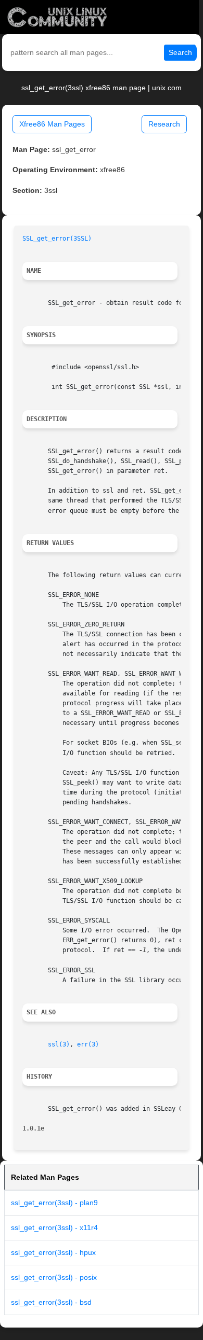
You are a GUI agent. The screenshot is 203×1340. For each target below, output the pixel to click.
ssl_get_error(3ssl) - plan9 (54, 1202)
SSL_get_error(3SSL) (57, 238)
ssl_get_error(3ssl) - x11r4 (54, 1227)
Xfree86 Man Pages (52, 124)
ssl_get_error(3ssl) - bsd (51, 1302)
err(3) (88, 1044)
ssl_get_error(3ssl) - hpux (53, 1252)
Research (164, 124)
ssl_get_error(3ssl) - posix (54, 1277)
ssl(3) (59, 1044)
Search (180, 52)
